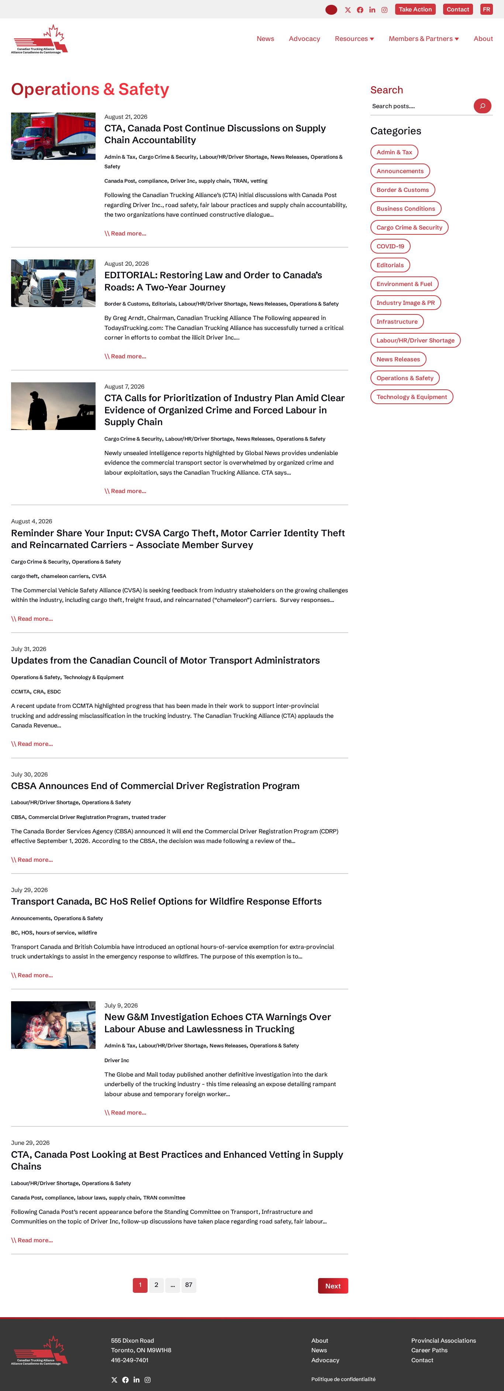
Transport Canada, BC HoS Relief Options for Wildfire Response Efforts (166, 901)
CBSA (18, 817)
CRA (38, 691)
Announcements (31, 918)
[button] (331, 10)
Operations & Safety (314, 303)
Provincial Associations (443, 1340)
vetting (259, 181)
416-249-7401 (129, 1360)
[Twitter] (348, 10)
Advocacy (325, 1360)
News (319, 1350)
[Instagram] (384, 10)
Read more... (128, 233)
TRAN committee (164, 1197)
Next (333, 1286)
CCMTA (20, 691)
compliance (152, 181)
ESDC (54, 691)
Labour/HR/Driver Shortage (233, 157)
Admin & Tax (119, 157)
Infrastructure (397, 321)
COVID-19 (390, 246)
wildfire (87, 932)
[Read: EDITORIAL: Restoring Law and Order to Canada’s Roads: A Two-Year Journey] (53, 282)
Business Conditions (406, 208)
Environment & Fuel (404, 284)
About (319, 1340)
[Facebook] (360, 10)
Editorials (163, 303)
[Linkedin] (372, 10)
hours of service (55, 932)
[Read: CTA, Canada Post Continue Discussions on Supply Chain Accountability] (53, 135)
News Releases (288, 157)
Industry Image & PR (406, 302)
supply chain (214, 181)
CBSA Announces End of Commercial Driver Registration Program (155, 785)
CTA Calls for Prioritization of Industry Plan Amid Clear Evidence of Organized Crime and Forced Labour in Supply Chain (224, 409)
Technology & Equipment (93, 677)
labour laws (91, 1197)
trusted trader (149, 817)
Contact (422, 1360)
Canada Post (119, 181)
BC (14, 932)
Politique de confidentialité (343, 1379)
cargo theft (24, 576)
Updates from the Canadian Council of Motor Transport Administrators (165, 660)
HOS (26, 932)
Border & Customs (126, 303)
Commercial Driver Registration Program (78, 817)
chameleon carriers (65, 576)
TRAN (240, 181)
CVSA (99, 576)
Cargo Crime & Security (167, 157)
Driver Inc (182, 181)
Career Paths (429, 1350)
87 (188, 1284)
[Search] (482, 106)
